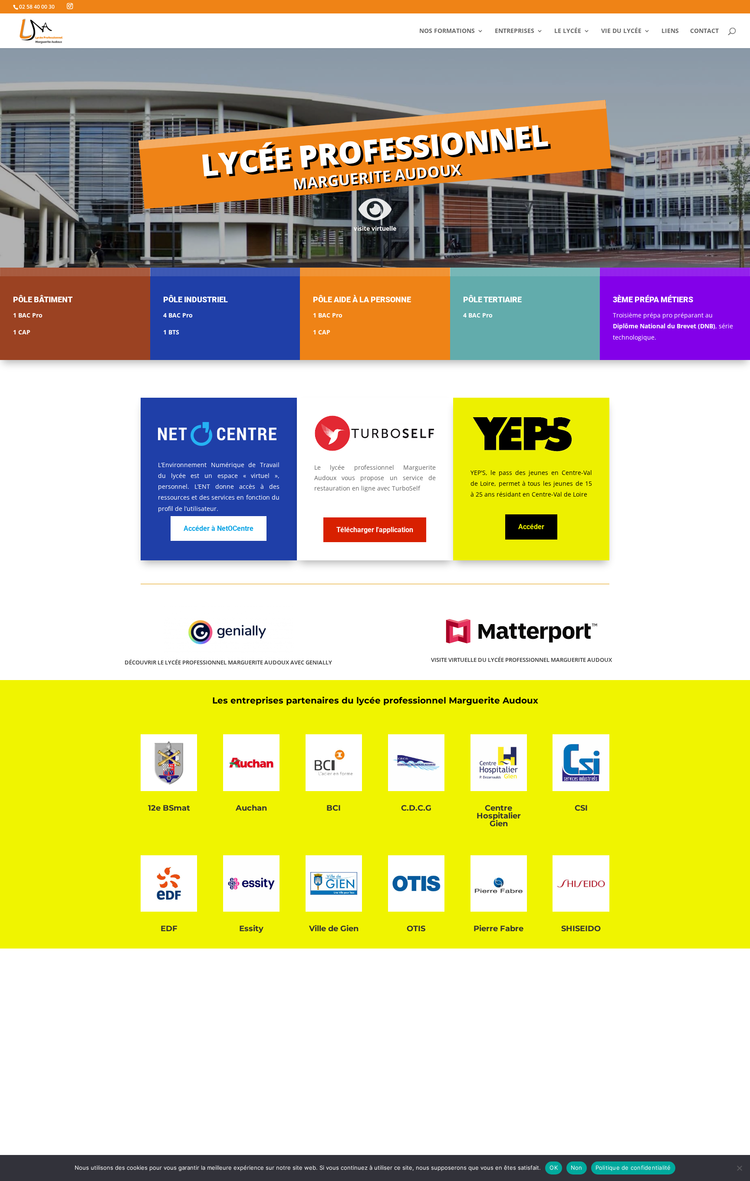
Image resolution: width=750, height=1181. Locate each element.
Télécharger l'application (374, 530)
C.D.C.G (416, 808)
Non (576, 1167)
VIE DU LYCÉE (621, 31)
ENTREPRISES (514, 31)
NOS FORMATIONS (447, 31)
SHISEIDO (581, 928)
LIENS (670, 31)
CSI (581, 808)
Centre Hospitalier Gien (499, 815)
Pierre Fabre (498, 928)
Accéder (531, 527)
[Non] (739, 1168)
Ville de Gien (334, 928)
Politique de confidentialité (633, 1167)
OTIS (416, 928)
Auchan (251, 808)
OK (553, 1167)
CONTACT (704, 31)
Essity (251, 928)
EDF (169, 928)
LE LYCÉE (567, 31)
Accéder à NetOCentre (218, 528)
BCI (333, 808)
